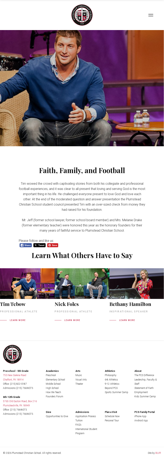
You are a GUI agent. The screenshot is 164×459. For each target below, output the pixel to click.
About (137, 371)
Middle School (53, 383)
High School (52, 388)
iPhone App (140, 416)
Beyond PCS (111, 388)
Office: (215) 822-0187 (15, 383)
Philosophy (110, 375)
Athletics (110, 371)
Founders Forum (54, 396)
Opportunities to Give (57, 416)
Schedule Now (112, 416)
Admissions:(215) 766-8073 (18, 388)
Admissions (82, 412)
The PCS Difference (144, 375)
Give (48, 412)
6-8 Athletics (111, 379)
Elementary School (55, 379)
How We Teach (53, 392)
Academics (52, 371)
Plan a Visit (111, 412)
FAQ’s (78, 424)
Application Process (85, 416)
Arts (77, 371)
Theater (79, 383)
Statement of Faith (144, 388)
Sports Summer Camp (116, 392)
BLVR (158, 453)
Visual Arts (81, 379)
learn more (17, 320)
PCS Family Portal (144, 412)
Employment (141, 392)
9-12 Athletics (112, 383)
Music (78, 375)
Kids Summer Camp (145, 396)
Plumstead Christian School (82, 15)
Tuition (79, 420)
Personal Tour (112, 420)
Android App (141, 420)
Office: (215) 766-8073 (15, 409)
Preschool (51, 375)
